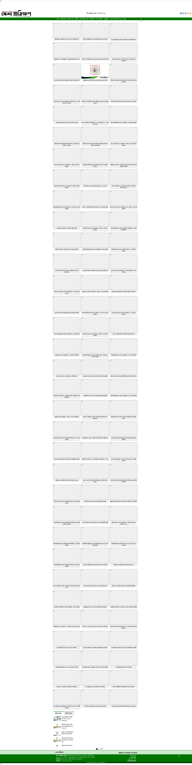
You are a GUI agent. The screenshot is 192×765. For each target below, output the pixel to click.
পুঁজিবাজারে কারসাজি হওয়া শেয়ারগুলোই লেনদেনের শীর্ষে (95, 80)
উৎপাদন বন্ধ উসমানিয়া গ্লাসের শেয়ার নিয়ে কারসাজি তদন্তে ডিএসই (95, 59)
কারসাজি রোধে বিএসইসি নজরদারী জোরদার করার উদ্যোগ (124, 706)
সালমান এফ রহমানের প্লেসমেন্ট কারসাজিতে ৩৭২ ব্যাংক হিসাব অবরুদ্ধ (66, 292)
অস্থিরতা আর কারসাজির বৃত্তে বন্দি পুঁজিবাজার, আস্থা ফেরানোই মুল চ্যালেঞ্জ (95, 102)
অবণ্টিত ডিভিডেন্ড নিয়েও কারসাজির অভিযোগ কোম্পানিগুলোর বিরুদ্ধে (66, 502)
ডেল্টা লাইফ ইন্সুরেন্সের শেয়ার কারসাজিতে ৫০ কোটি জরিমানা (67, 334)
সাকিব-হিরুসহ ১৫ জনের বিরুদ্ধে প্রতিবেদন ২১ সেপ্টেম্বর (95, 186)
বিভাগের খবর (117, 19)
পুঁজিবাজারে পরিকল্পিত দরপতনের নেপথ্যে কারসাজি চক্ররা (67, 39)
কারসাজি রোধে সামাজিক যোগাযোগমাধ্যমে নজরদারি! (95, 706)
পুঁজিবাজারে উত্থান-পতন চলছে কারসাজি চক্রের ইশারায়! (95, 607)
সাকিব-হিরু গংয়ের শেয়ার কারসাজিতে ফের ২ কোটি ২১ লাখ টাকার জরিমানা (123, 208)
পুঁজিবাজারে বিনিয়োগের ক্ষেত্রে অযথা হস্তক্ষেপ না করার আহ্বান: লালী (67, 739)
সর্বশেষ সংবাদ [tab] (58, 713)
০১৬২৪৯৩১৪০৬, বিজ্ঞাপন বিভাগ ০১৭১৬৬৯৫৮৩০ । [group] (69, 759)
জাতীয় (76, 19)
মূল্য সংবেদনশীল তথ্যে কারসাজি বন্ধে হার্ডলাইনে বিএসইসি (95, 647)
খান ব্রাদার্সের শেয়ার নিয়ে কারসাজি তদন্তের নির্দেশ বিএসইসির (95, 376)
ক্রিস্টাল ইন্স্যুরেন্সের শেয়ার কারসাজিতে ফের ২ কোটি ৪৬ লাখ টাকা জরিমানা (66, 208)
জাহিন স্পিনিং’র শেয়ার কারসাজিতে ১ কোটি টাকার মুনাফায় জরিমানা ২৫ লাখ (124, 523)
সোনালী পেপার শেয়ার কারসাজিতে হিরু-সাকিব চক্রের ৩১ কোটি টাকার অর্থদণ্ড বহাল (67, 102)
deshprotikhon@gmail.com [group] (64, 761)
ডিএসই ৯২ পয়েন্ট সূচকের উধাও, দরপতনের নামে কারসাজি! (95, 626)
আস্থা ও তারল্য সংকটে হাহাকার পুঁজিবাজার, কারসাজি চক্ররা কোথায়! (95, 481)
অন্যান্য (124, 19)
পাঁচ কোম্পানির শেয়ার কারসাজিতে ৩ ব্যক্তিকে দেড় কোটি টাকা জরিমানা (124, 144)
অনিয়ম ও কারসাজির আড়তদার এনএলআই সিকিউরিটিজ (123, 586)
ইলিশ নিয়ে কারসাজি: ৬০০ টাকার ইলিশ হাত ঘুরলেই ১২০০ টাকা (95, 459)
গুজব (111, 19)
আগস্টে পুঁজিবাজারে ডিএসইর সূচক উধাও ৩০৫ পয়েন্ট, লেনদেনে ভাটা (67, 718)
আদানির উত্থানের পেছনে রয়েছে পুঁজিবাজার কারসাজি (95, 501)
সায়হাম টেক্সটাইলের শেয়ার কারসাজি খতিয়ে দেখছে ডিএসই (95, 39)
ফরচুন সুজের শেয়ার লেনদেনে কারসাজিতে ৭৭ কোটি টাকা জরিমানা (124, 313)
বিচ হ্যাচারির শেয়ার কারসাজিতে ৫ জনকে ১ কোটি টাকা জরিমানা (95, 667)
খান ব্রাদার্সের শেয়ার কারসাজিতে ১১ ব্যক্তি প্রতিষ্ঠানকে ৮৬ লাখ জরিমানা (123, 271)
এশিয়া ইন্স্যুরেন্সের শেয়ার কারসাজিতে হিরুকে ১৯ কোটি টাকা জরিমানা (123, 250)
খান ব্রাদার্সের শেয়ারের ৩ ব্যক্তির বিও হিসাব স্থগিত (67, 228)
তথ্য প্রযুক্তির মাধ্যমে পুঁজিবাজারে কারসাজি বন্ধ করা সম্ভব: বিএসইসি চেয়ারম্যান (66, 707)
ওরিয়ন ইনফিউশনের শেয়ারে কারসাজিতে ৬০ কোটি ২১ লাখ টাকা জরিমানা (95, 313)
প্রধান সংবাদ (70, 19)
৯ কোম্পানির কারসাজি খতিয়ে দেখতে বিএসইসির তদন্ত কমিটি (123, 647)
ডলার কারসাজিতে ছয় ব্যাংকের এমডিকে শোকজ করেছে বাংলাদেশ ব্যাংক (66, 586)
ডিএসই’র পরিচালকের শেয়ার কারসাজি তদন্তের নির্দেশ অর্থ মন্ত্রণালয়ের (95, 417)
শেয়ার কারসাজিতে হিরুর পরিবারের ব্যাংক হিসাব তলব (123, 334)
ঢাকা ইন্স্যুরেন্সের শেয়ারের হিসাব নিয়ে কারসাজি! (95, 687)
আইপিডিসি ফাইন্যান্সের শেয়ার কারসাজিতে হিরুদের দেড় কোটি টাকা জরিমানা (95, 544)
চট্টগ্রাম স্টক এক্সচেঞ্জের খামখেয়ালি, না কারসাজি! (67, 687)
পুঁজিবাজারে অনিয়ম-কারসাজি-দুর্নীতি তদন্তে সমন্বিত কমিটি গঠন (124, 376)
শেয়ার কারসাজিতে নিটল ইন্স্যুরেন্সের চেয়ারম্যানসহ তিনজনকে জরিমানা (123, 438)
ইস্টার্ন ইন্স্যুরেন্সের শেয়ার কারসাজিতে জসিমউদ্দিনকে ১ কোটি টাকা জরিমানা (66, 544)
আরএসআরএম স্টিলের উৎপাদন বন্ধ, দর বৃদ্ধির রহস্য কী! (95, 586)
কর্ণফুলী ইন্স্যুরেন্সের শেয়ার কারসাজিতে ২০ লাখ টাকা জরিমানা (123, 355)
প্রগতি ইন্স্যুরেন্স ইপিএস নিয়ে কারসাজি (123, 667)
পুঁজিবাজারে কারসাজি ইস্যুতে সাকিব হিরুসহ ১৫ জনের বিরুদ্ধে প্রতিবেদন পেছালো (66, 144)
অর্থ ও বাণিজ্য (98, 19)
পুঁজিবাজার (63, 19)
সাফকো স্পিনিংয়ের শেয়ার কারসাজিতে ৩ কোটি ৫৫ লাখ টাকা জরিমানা (66, 165)
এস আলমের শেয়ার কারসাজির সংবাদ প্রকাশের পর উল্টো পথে (95, 270)
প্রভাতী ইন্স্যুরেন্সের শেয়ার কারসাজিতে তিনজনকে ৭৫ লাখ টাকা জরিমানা (67, 565)
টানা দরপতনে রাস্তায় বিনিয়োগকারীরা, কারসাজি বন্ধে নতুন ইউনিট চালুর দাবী (123, 481)
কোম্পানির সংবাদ (83, 19)
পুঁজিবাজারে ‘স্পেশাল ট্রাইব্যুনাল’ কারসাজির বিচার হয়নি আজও (67, 59)
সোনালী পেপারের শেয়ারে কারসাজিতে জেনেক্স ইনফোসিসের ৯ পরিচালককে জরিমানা (95, 144)
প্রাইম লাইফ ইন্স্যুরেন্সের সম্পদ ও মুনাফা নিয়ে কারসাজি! (66, 667)
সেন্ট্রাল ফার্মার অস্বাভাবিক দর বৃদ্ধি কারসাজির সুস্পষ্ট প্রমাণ (124, 291)
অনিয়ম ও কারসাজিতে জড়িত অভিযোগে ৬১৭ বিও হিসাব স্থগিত (95, 207)
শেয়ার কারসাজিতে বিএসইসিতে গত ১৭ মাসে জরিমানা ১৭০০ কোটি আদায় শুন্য (95, 123)
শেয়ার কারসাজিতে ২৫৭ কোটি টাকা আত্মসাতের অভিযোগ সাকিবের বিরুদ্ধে (124, 186)
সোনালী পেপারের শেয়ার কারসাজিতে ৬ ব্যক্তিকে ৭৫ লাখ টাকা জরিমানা (95, 334)
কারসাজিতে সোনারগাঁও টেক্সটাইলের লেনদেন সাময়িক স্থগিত (66, 80)
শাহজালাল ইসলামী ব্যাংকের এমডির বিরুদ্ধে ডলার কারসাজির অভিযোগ (95, 165)
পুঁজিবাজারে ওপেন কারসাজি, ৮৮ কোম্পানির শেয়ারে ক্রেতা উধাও (66, 626)
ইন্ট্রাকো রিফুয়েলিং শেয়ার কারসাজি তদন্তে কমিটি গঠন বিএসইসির (123, 501)
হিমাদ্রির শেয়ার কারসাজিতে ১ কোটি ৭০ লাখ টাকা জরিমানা (67, 417)
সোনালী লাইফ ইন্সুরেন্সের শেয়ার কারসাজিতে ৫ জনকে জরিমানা (95, 249)
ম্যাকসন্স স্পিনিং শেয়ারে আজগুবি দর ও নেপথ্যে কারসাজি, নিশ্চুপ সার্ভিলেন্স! (123, 627)
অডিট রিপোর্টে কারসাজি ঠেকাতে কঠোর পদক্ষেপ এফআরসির (123, 101)
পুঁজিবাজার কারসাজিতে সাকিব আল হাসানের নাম (124, 565)
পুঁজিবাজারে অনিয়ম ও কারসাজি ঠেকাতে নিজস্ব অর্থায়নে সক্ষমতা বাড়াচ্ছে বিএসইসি (123, 165)
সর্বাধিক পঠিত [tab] (68, 713)
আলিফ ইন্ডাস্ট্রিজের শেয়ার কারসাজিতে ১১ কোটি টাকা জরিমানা (123, 122)
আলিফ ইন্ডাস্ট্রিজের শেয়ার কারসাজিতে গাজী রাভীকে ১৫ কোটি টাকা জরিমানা (123, 229)
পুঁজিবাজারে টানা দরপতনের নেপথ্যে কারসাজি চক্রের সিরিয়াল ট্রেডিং (123, 417)
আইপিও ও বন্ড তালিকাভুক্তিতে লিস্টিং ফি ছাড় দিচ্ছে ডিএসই (67, 732)
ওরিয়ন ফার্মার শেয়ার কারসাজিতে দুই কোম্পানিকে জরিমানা (67, 313)
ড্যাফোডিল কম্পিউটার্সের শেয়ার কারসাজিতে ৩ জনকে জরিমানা (67, 607)
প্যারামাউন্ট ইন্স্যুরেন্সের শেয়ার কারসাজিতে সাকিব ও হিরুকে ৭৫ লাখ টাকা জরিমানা (95, 356)
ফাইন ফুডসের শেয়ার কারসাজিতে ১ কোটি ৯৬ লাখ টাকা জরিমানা (95, 291)
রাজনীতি (92, 19)
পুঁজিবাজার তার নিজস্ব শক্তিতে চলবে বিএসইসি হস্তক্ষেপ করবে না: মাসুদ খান (67, 726)
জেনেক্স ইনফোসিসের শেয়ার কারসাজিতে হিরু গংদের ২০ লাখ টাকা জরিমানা (66, 438)
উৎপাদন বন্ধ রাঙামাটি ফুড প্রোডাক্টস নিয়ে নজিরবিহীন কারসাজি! (67, 459)
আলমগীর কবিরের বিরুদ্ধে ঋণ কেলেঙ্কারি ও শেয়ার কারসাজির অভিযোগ (67, 186)
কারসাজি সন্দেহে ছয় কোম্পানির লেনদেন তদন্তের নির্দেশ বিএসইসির (123, 60)
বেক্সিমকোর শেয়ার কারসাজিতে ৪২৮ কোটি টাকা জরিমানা (66, 355)
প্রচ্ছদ (58, 19)
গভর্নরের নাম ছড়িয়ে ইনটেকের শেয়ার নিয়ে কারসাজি (67, 122)
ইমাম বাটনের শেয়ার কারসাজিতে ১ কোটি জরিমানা (66, 376)
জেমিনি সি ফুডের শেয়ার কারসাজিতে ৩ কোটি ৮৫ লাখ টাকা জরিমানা (95, 229)
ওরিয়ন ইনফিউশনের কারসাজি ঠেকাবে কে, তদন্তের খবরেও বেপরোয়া (123, 544)
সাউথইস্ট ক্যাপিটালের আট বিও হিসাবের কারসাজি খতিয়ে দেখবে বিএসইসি (123, 81)
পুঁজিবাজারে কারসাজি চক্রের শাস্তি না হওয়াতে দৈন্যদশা (67, 480)
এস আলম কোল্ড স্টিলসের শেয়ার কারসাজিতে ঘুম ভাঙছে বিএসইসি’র (67, 271)
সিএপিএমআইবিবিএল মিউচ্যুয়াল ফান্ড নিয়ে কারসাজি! (123, 687)
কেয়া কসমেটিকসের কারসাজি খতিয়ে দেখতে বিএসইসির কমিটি (95, 522)
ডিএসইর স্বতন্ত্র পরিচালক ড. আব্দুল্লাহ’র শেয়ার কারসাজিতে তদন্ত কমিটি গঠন (66, 396)
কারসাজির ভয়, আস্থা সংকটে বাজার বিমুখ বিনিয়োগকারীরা (95, 396)
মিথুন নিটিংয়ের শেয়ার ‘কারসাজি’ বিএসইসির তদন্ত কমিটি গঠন (95, 438)
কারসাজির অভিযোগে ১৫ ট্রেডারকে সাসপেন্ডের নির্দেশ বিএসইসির (123, 607)
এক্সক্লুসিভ (106, 19)
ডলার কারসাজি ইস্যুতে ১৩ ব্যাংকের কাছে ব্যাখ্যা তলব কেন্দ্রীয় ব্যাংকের (123, 460)
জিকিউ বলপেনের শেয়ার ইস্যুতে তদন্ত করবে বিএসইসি (66, 249)
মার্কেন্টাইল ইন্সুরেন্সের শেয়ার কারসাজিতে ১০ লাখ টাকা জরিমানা (123, 396)
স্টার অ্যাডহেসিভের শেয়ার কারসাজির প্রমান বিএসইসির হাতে (123, 39)
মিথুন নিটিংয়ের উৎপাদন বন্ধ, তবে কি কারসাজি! (66, 647)
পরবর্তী (101, 749)
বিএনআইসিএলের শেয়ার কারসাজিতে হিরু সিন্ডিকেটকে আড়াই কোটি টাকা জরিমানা (67, 523)
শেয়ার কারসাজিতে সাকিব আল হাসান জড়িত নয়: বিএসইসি (95, 565)
